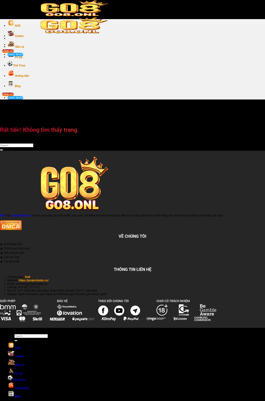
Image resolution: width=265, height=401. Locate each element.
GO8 (17, 25)
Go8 (2, 215)
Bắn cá (19, 46)
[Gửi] (1, 149)
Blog (18, 86)
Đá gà (18, 57)
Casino (19, 36)
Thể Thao (19, 65)
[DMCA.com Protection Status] (11, 229)
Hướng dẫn (22, 75)
